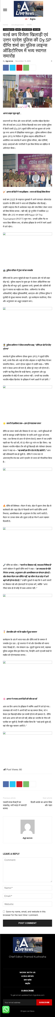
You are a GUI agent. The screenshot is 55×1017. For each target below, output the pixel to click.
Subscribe (44, 1002)
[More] (33, 68)
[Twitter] (13, 68)
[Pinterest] (19, 68)
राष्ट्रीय (29, 25)
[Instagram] (27, 963)
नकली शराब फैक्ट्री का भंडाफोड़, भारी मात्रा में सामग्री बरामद (15, 805)
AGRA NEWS (26, 29)
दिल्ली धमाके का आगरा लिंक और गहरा (41, 804)
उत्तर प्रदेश (36, 29)
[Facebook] (6, 68)
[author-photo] (28, 834)
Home (5, 25)
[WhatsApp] (26, 68)
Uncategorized (17, 25)
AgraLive (9, 61)
